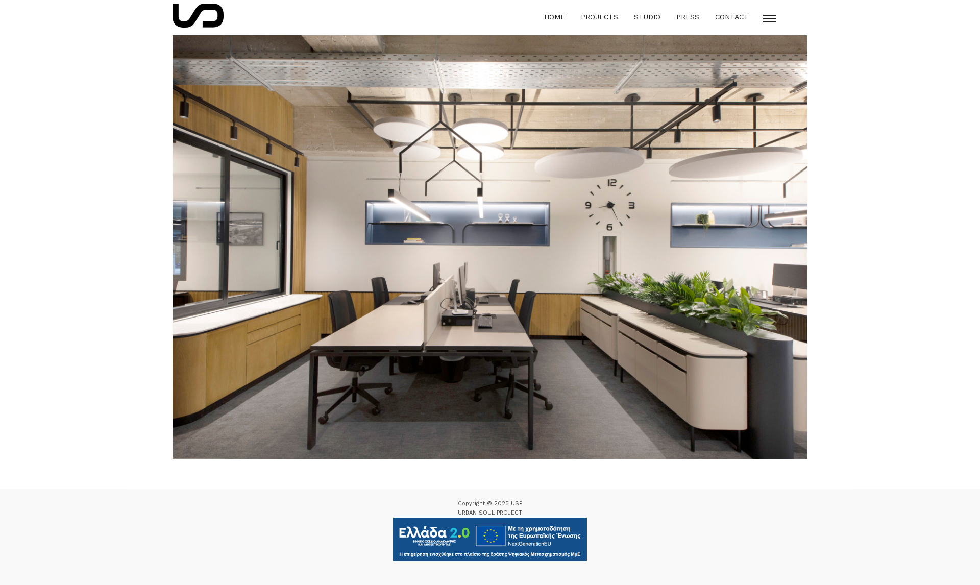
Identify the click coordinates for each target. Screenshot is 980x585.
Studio (647, 17)
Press (687, 17)
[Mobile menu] (769, 18)
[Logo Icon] (198, 16)
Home (554, 17)
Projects (599, 17)
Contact (732, 17)
